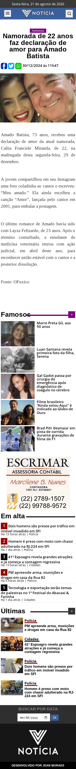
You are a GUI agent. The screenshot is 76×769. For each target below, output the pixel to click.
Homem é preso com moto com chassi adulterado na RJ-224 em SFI (37, 544)
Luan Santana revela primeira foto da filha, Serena (56, 353)
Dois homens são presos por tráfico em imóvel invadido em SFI (38, 528)
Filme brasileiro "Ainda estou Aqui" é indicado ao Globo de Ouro (55, 407)
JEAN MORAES (53, 765)
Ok (55, 717)
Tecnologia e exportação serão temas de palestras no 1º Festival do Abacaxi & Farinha (36, 592)
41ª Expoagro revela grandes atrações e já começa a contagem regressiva (36, 559)
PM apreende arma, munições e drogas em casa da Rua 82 (32, 575)
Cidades (31, 639)
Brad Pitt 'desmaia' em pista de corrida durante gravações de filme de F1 (56, 433)
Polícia (30, 620)
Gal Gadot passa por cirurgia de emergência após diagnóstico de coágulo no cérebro (54, 383)
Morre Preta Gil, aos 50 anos (54, 325)
